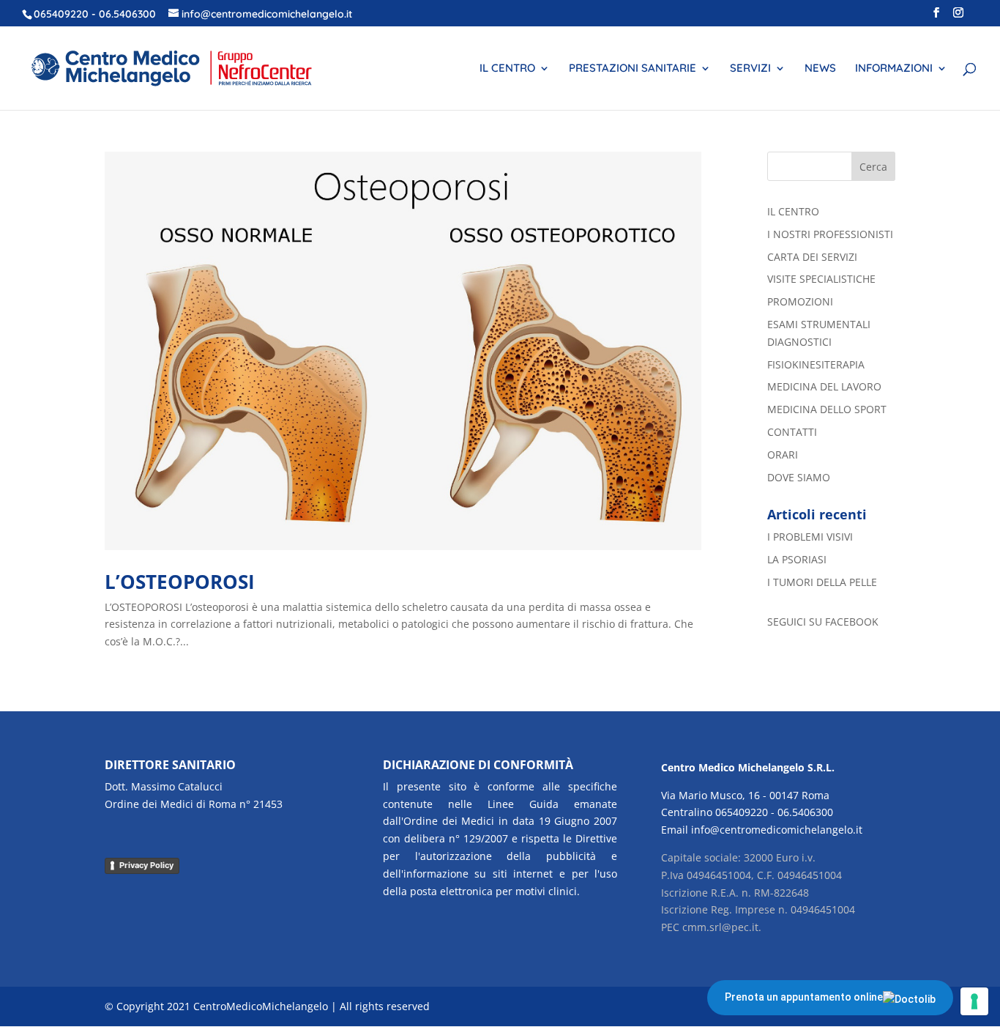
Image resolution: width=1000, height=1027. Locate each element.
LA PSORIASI (797, 559)
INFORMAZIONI (894, 69)
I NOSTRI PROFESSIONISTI (830, 234)
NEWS (820, 69)
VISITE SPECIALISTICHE (821, 279)
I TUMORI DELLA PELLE (822, 582)
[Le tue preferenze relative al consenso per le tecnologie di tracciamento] (974, 1001)
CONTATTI (792, 432)
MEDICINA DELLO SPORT (827, 409)
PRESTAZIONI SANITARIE (632, 69)
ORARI (782, 454)
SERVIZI (750, 69)
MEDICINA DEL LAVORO (824, 386)
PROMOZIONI (800, 301)
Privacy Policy (146, 865)
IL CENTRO (507, 69)
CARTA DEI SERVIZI (812, 257)
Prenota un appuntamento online (804, 997)
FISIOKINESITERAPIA (816, 364)
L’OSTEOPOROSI (180, 581)
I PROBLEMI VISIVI (810, 537)
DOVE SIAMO (798, 477)
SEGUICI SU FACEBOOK (822, 622)
